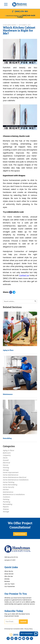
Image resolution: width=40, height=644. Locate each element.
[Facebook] (8, 638)
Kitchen (6, 489)
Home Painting (8, 482)
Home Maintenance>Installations (15, 480)
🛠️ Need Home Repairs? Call (13, 15)
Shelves (6, 509)
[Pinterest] (23, 638)
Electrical (6, 463)
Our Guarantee (9, 586)
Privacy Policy (29, 629)
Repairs (6, 507)
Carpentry (7, 455)
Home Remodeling (10, 485)
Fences (5, 465)
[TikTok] (27, 638)
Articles (6, 579)
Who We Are (8, 576)
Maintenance (8, 394)
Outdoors (6, 497)
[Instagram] (15, 638)
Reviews (7, 581)
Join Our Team (9, 584)
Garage (6, 470)
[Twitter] (31, 638)
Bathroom (7, 453)
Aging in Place (8, 350)
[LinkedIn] (12, 638)
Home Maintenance (10, 475)
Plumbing (6, 502)
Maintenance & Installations (14, 494)
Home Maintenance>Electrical (14, 477)
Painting (6, 499)
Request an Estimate (20, 534)
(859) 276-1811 (21, 11)
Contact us (24, 275)
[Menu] (6, 4)
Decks (5, 458)
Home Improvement (10, 25)
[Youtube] (19, 638)
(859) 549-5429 (28, 15)
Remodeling (7, 438)
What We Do (8, 571)
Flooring (6, 467)
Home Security (8, 487)
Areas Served (8, 574)
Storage (6, 512)
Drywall (6, 460)
